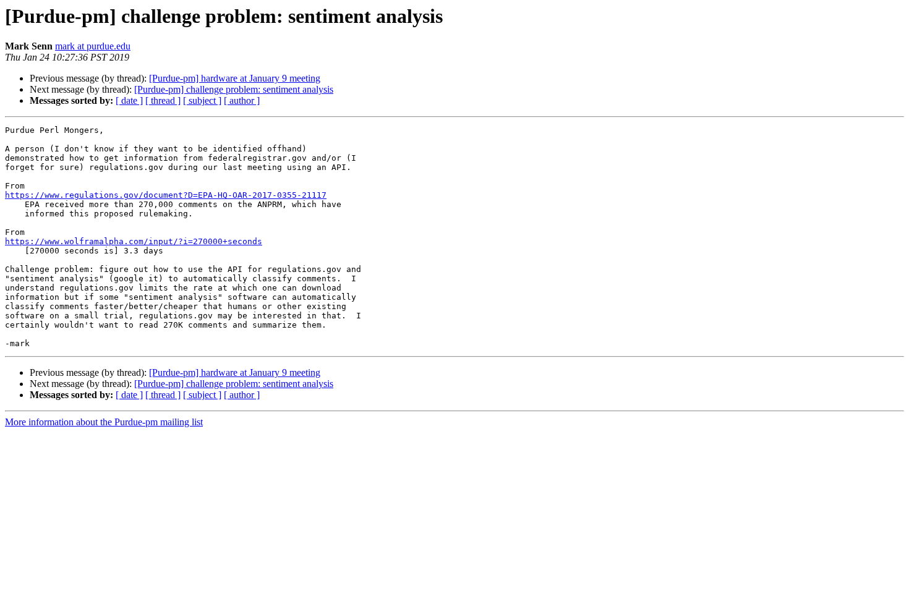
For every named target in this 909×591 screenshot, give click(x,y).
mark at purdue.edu (92, 46)
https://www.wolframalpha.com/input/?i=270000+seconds (133, 241)
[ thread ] (163, 100)
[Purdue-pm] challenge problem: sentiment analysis (233, 89)
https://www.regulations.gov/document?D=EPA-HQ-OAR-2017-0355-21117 (165, 195)
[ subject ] (202, 100)
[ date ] (129, 100)
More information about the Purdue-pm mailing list (104, 422)
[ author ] (242, 100)
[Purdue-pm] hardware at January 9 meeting (234, 78)
